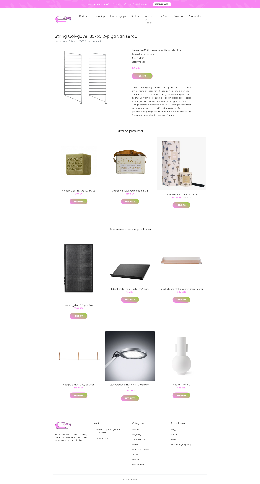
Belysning (99, 16)
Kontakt (174, 434)
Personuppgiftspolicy (181, 444)
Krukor (135, 16)
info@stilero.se (100, 438)
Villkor (173, 439)
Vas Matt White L (181, 384)
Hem (57, 41)
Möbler (164, 16)
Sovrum (178, 16)
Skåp (179, 50)
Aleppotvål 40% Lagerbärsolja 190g (130, 190)
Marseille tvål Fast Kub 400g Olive (78, 190)
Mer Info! (142, 76)
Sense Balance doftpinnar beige (181, 194)
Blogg (173, 429)
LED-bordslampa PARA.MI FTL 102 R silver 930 (130, 386)
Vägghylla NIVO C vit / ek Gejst (78, 384)
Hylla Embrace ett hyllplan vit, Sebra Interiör (181, 289)
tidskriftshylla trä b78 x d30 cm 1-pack (130, 289)
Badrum (83, 16)
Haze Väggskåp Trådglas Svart (78, 305)
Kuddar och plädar (148, 19)
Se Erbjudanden (162, 4)
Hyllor (173, 50)
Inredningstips (118, 16)
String (167, 50)
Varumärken (195, 16)
